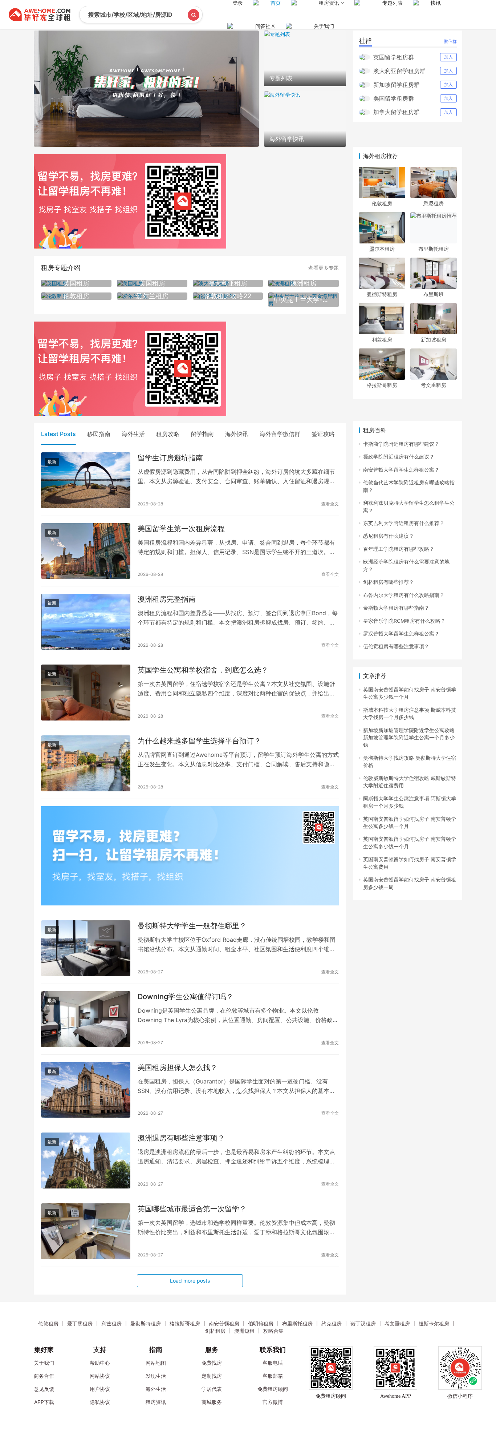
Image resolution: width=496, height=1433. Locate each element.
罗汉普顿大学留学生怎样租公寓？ (401, 633)
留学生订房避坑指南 (170, 457)
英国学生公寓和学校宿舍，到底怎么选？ (203, 670)
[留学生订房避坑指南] (85, 480)
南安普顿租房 (224, 1323)
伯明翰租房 (260, 1323)
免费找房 (212, 1363)
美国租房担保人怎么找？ (177, 1067)
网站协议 (100, 1376)
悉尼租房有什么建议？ (388, 536)
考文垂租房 (433, 385)
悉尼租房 (433, 203)
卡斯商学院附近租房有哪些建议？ (401, 444)
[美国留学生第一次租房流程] (85, 551)
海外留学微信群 (280, 433)
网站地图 (156, 1363)
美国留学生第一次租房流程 (181, 528)
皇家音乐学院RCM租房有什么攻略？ (404, 621)
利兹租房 (382, 339)
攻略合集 (273, 1331)
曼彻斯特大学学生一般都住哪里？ (192, 925)
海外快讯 (236, 433)
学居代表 (212, 1389)
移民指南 (98, 433)
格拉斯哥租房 (382, 385)
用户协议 (100, 1389)
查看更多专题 (323, 268)
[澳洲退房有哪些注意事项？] (85, 1160)
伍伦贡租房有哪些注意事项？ (396, 646)
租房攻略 (167, 433)
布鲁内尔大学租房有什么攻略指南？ (403, 595)
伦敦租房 (382, 203)
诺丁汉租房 (363, 1323)
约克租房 (331, 1323)
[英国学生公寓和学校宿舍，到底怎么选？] (85, 692)
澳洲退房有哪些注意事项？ (181, 1138)
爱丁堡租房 (80, 1323)
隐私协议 (100, 1402)
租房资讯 (156, 1402)
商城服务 (212, 1402)
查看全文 (330, 503)
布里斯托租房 (433, 249)
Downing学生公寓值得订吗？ (185, 996)
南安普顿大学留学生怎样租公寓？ (401, 470)
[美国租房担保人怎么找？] (85, 1090)
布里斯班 (433, 294)
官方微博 (273, 1402)
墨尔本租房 (382, 249)
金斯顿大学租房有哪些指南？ (396, 608)
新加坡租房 (433, 339)
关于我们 (324, 26)
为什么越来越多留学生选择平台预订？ (199, 740)
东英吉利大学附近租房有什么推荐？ (403, 523)
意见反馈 (44, 1389)
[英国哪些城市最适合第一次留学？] (85, 1231)
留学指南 (202, 433)
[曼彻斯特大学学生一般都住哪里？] (85, 948)
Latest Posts (58, 433)
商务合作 (44, 1376)
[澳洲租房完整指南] (85, 622)
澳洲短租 (244, 1331)
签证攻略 (323, 433)
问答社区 (265, 26)
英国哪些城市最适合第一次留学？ (192, 1208)
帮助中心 (100, 1363)
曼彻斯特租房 (382, 294)
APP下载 (44, 1402)
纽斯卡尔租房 (434, 1323)
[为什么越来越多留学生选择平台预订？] (85, 763)
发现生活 (156, 1376)
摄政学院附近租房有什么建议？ (398, 456)
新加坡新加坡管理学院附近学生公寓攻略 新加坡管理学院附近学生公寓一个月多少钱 (409, 737)
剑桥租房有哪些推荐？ (388, 582)
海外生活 (133, 433)
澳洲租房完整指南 (167, 599)
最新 (52, 461)
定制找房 (212, 1376)
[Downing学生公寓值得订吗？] (85, 1019)
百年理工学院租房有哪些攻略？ (398, 549)
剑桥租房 (215, 1331)
